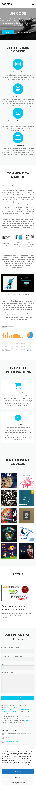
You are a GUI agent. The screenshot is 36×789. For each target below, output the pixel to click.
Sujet (4, 664)
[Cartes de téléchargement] (18, 113)
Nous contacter (24, 32)
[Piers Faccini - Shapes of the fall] (27, 480)
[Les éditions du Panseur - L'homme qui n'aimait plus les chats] (27, 498)
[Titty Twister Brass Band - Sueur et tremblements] (9, 515)
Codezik (7, 4)
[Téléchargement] (18, 137)
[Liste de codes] (18, 64)
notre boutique (28, 720)
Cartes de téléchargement (18, 121)
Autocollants (18, 96)
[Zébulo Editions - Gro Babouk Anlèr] (9, 551)
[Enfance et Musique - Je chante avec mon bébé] (27, 533)
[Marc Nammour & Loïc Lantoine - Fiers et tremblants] (27, 515)
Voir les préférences (18, 783)
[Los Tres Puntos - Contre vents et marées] (9, 533)
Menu (32, 4)
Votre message (7, 672)
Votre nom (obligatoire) (11, 648)
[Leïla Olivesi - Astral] (27, 551)
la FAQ (23, 722)
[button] (33, 747)
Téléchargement (18, 145)
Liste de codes (18, 72)
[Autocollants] (18, 88)
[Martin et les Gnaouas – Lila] (9, 480)
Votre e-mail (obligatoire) (12, 656)
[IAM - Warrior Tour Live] (9, 498)
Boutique (8, 32)
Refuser (18, 777)
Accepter (18, 772)
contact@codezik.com (12, 742)
